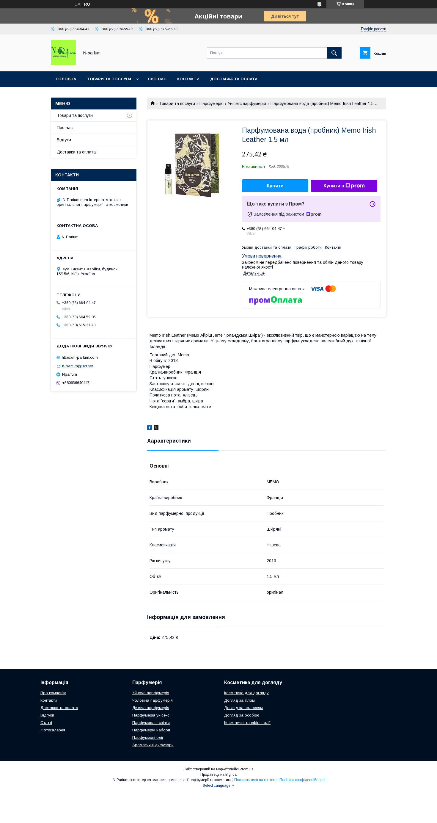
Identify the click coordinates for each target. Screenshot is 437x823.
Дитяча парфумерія (150, 708)
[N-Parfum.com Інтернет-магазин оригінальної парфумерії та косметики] (63, 63)
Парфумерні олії (147, 737)
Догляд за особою (241, 715)
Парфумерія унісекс (150, 715)
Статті (46, 722)
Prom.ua (247, 769)
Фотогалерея (52, 730)
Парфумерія (211, 103)
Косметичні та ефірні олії (247, 722)
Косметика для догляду (246, 693)
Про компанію (53, 693)
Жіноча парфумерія (150, 693)
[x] (156, 428)
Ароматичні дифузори (153, 745)
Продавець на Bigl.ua (218, 774)
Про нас (157, 79)
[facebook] (149, 428)
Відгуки (64, 139)
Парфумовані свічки (151, 722)
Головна (66, 79)
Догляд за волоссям (243, 708)
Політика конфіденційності (302, 780)
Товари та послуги (109, 79)
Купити (275, 185)
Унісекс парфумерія (247, 103)
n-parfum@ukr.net (77, 366)
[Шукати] (334, 53)
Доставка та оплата (233, 79)
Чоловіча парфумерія (152, 700)
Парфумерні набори (151, 730)
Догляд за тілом (239, 700)
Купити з (333, 185)
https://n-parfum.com (80, 357)
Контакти (188, 79)
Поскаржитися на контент (255, 780)
